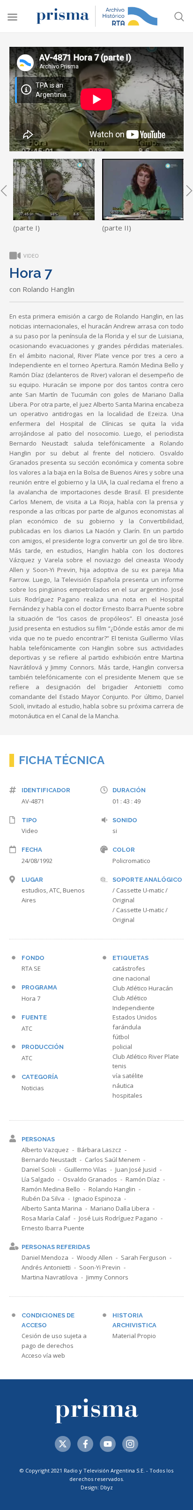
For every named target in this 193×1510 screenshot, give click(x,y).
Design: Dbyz (97, 1487)
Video (30, 830)
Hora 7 (31, 998)
